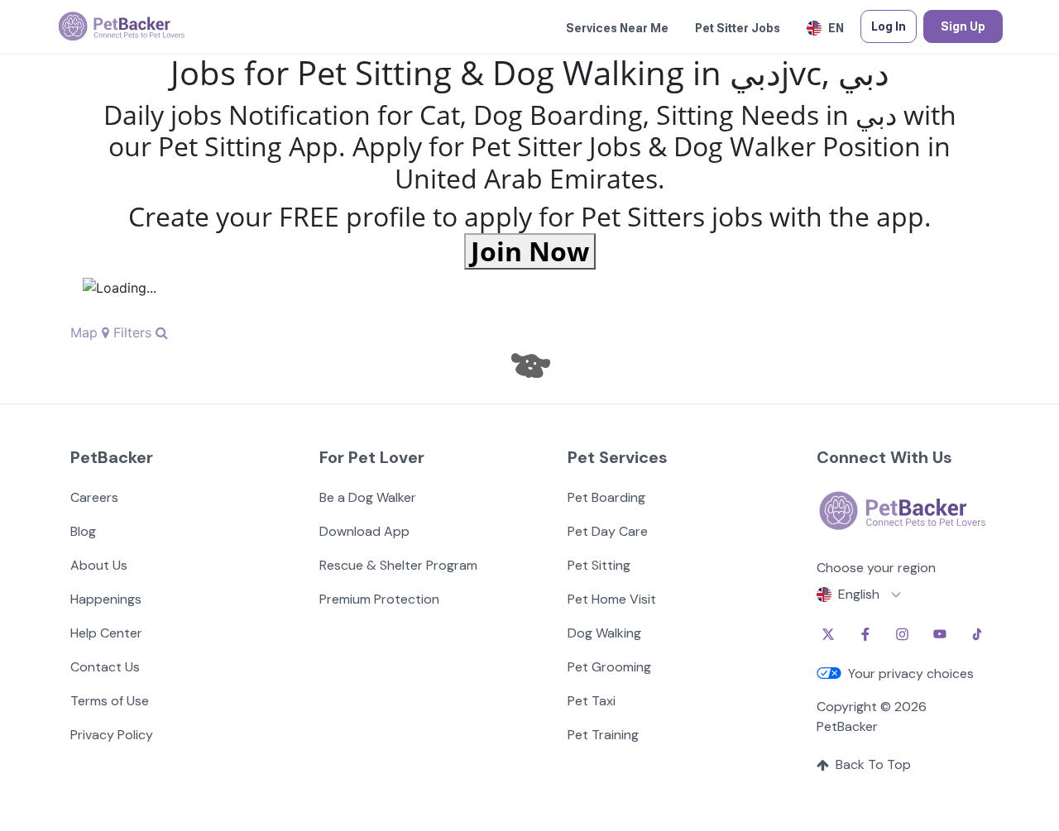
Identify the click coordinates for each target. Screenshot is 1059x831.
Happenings (105, 599)
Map (86, 332)
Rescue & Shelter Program (398, 565)
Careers (94, 497)
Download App (364, 531)
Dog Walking (604, 633)
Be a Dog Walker (367, 497)
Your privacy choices (911, 673)
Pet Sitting (599, 565)
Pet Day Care (608, 531)
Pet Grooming (609, 667)
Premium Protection (379, 599)
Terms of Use (109, 700)
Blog (83, 531)
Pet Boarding (606, 497)
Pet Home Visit (612, 599)
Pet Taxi (592, 700)
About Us (98, 565)
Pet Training (603, 734)
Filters (134, 332)
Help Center (106, 633)
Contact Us (105, 667)
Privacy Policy (111, 734)
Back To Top (873, 764)
